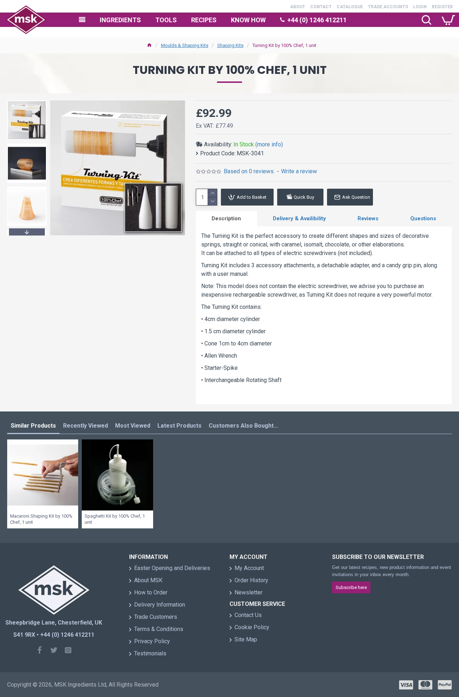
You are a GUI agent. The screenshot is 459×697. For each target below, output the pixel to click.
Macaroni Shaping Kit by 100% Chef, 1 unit (41, 519)
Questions (423, 218)
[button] (27, 102)
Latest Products (179, 425)
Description (226, 218)
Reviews (368, 218)
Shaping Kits (230, 45)
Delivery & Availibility (299, 218)
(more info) (269, 144)
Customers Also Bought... (243, 425)
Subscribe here (351, 587)
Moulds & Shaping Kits (184, 45)
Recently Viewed (85, 425)
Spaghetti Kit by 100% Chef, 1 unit (115, 519)
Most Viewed (132, 425)
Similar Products (33, 425)
